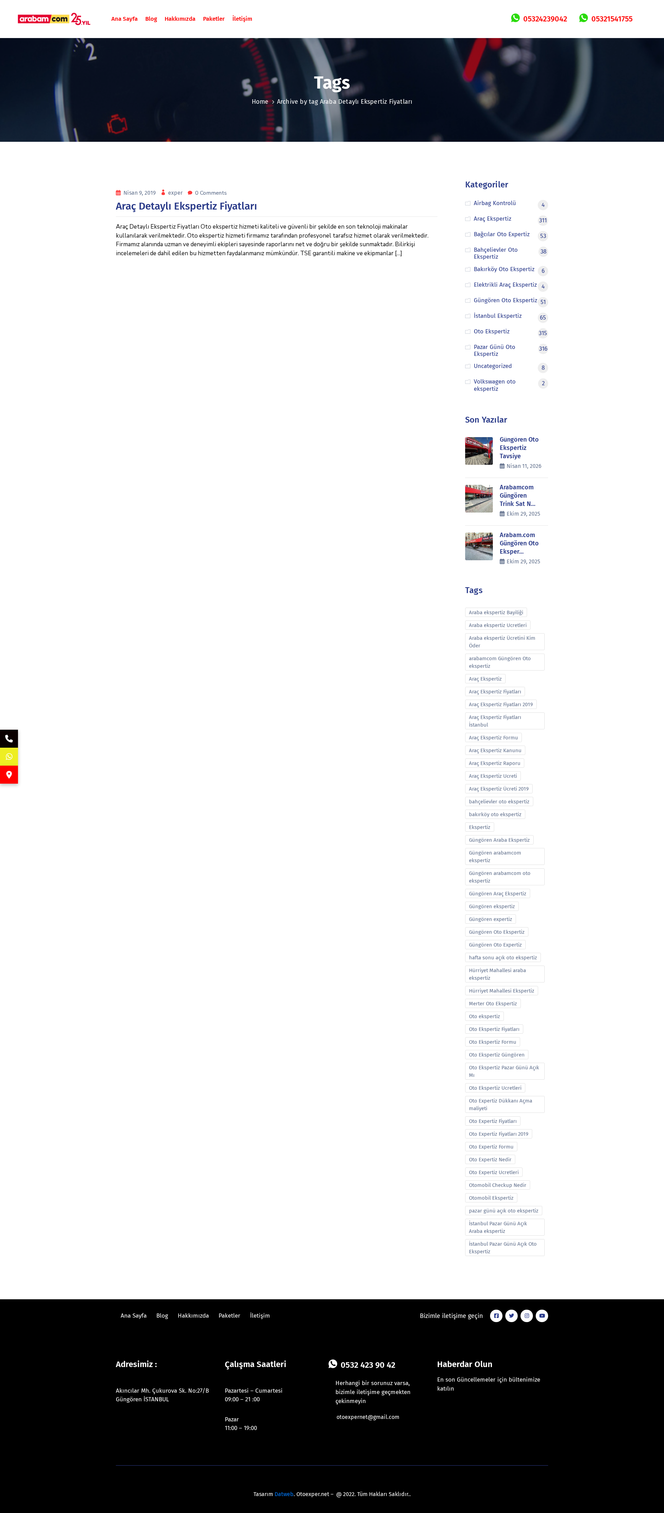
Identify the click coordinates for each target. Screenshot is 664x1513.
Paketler (214, 18)
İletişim (242, 18)
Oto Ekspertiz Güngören (497, 1055)
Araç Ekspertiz (485, 679)
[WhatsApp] (9, 757)
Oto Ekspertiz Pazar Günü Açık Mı (504, 1071)
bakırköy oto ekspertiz (495, 814)
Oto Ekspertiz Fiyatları (494, 1029)
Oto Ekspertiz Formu (492, 1042)
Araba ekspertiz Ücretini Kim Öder (502, 642)
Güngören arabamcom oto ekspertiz (500, 877)
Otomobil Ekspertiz (491, 1198)
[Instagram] (526, 1316)
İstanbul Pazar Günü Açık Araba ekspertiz (498, 1227)
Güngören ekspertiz (492, 906)
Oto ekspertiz (484, 1016)
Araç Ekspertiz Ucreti (493, 776)
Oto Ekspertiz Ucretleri (495, 1088)
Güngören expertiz (490, 919)
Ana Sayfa (124, 18)
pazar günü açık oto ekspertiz (503, 1211)
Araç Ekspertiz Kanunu (495, 750)
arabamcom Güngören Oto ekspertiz (500, 662)
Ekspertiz (479, 827)
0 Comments (211, 193)
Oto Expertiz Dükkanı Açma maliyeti (500, 1104)
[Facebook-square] (496, 1316)
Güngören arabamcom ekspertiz (495, 857)
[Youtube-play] (542, 1316)
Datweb (284, 1494)
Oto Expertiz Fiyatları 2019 (498, 1134)
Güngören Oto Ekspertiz (497, 932)
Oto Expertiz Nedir (490, 1159)
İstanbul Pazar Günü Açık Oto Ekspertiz (503, 1248)
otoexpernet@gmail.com (367, 1417)
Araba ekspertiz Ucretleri (498, 625)
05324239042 (545, 19)
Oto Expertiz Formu (491, 1147)
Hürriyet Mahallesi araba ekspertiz (497, 974)
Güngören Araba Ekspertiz (499, 840)
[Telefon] (9, 739)
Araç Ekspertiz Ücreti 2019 (499, 789)
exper (176, 193)
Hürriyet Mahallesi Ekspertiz (501, 991)
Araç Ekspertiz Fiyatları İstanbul (495, 721)
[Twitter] (511, 1316)
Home (260, 101)
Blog (151, 18)
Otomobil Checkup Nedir (497, 1185)
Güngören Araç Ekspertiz (497, 894)
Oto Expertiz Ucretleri (494, 1172)
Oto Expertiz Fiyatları (493, 1121)
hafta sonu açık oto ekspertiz (503, 957)
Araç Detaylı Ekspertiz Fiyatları (186, 206)
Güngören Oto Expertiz (495, 945)
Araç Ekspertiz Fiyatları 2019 (501, 704)
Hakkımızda (180, 18)
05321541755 (612, 19)
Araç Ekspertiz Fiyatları (495, 692)
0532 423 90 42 (368, 1365)
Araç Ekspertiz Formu (493, 738)
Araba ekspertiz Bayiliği (496, 612)
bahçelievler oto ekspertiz (499, 802)
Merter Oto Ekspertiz (493, 1003)
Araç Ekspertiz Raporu (494, 763)
